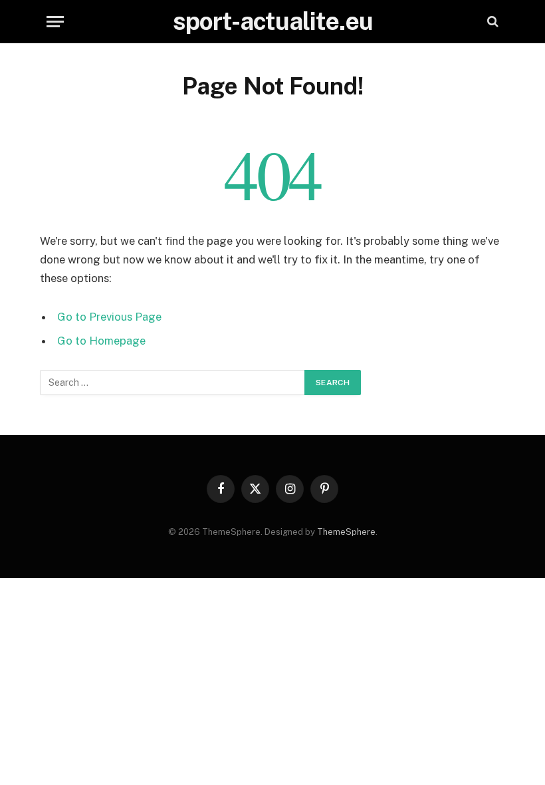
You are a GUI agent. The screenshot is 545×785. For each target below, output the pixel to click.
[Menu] (55, 22)
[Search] (491, 22)
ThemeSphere (346, 532)
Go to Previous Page (109, 316)
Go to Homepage (101, 340)
